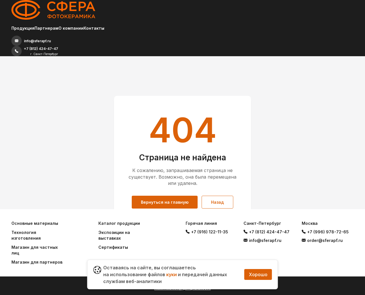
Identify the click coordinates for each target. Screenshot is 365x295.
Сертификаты (113, 247)
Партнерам (46, 28)
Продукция (23, 28)
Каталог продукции (119, 223)
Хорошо (258, 274)
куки (171, 274)
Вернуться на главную (164, 202)
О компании (71, 28)
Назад (217, 202)
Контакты (94, 28)
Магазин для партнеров (36, 262)
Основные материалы (34, 223)
